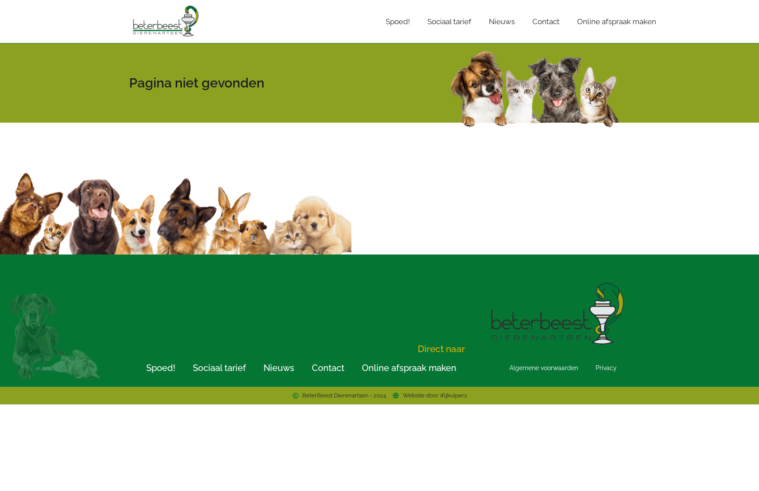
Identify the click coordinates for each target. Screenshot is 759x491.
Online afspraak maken (616, 21)
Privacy (606, 367)
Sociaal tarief (449, 21)
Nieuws (502, 21)
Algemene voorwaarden (544, 367)
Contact (546, 21)
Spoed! (398, 21)
